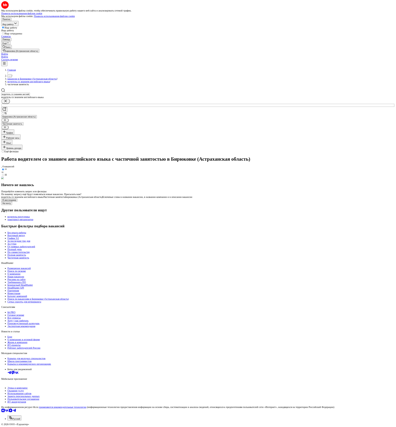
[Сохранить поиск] (4, 109)
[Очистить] (5, 101)
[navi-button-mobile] (4, 63)
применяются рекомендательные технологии (62, 407)
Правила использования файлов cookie (54, 16)
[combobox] (15, 94)
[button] (4, 54)
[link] (6, 47)
